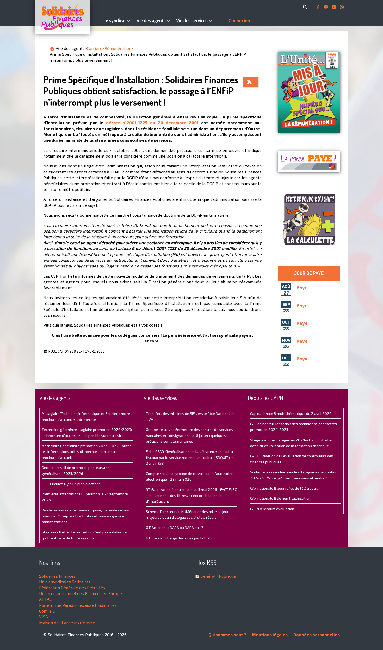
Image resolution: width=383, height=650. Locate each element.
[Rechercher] (306, 7)
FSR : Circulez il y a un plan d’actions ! (72, 484)
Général (208, 575)
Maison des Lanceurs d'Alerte (67, 622)
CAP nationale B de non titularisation (280, 498)
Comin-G (47, 610)
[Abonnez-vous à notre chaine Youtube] (334, 7)
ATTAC (45, 599)
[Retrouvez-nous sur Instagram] (341, 7)
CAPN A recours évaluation (272, 509)
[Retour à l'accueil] (52, 48)
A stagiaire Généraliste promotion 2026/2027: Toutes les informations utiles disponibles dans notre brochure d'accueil (87, 451)
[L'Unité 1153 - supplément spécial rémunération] (309, 92)
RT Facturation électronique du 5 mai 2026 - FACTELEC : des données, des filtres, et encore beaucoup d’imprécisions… (191, 495)
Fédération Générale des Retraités (72, 587)
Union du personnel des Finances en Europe (80, 593)
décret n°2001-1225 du (132, 122)
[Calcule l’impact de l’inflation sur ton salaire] (308, 219)
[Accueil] (68, 17)
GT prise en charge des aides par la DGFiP (180, 538)
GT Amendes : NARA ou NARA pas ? (174, 527)
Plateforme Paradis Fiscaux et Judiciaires (78, 605)
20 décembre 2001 (178, 122)
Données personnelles (316, 634)
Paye (301, 287)
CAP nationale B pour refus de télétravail (284, 488)
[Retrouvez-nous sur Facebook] (319, 7)
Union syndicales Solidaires (65, 581)
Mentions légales (269, 634)
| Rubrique (225, 575)
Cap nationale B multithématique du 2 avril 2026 (290, 413)
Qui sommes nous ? (227, 634)
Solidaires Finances (57, 575)
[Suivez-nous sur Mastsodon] (326, 7)
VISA (43, 616)
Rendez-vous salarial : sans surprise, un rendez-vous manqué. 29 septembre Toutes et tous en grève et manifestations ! (85, 516)
